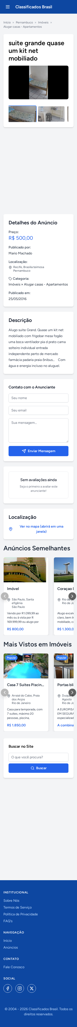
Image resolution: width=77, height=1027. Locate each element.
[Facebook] (7, 988)
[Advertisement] (38, 170)
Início (7, 22)
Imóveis (43, 22)
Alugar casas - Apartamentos (22, 27)
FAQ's (7, 921)
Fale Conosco (13, 967)
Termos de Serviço (17, 907)
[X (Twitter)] (31, 988)
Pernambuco (24, 22)
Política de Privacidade (20, 914)
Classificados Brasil (33, 6)
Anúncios (10, 947)
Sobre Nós (11, 901)
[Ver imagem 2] (51, 114)
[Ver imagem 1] (22, 114)
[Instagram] (19, 988)
